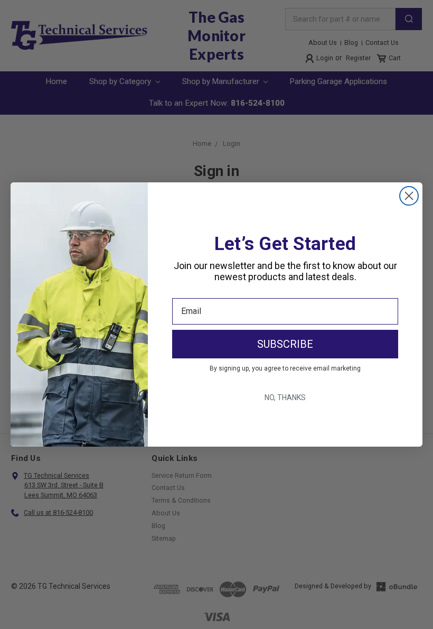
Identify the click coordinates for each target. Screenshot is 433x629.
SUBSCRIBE (285, 344)
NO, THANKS (285, 397)
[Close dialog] (409, 196)
